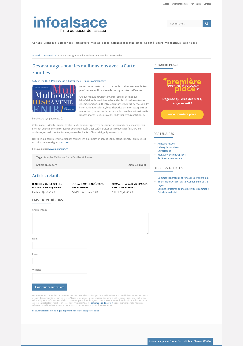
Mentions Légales (180, 4)
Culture (37, 43)
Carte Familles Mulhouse (79, 157)
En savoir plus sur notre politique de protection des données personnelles (65, 311)
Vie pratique (173, 43)
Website (36, 269)
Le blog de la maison (168, 147)
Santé (105, 43)
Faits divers (82, 43)
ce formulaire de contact (102, 303)
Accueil (166, 4)
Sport (159, 43)
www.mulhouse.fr (58, 149)
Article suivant (137, 165)
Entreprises (65, 43)
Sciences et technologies (126, 43)
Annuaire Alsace (166, 143)
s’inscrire (64, 142)
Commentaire (39, 210)
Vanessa (60, 81)
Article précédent (46, 165)
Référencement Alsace (170, 158)
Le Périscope (164, 150)
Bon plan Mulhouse (54, 157)
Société (149, 43)
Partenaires (196, 4)
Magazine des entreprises (172, 154)
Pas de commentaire (95, 81)
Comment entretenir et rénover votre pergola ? (183, 177)
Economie (50, 43)
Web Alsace (190, 43)
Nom (35, 238)
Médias (95, 43)
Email (35, 254)
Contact (207, 4)
